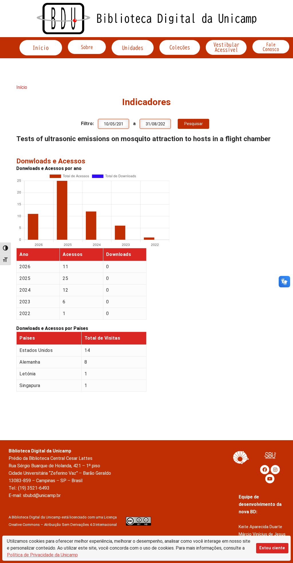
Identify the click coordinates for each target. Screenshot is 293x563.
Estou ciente (272, 548)
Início (21, 87)
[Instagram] (275, 469)
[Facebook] (264, 469)
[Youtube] (269, 478)
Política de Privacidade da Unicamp (42, 555)
